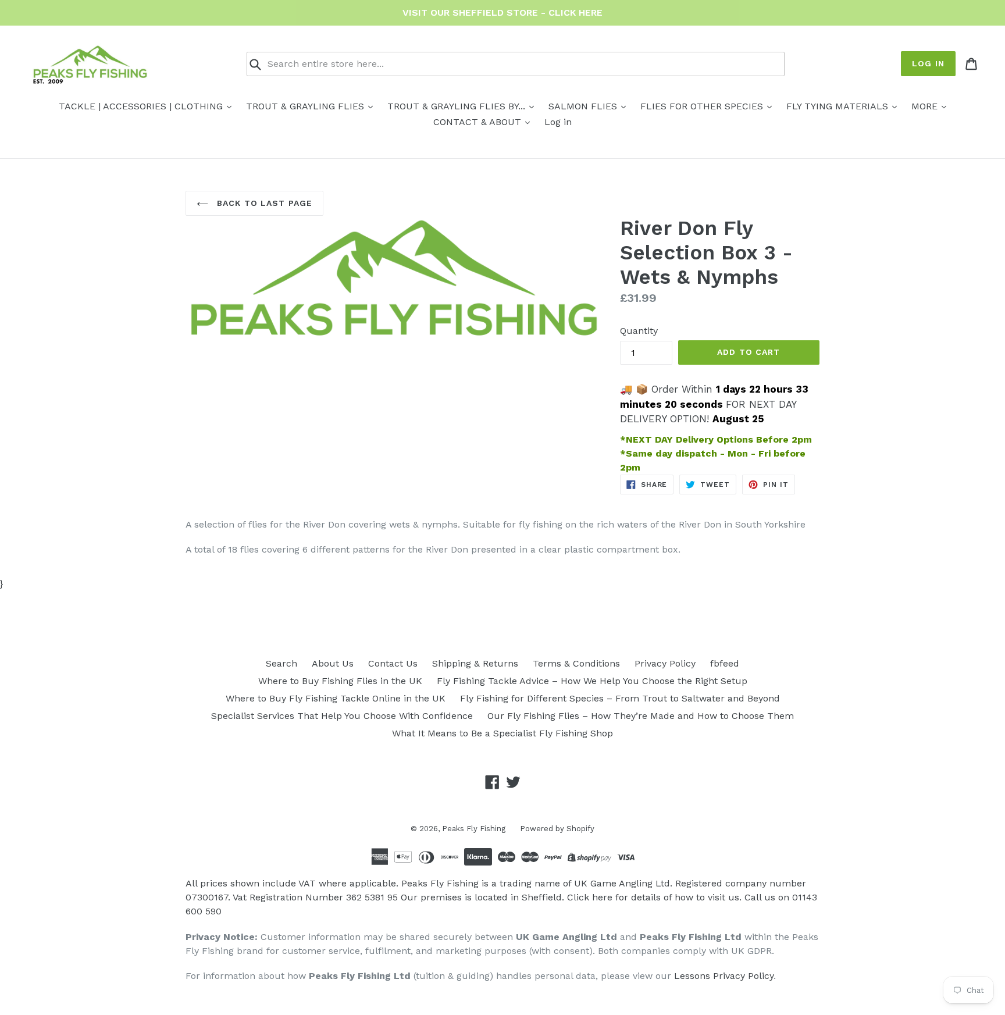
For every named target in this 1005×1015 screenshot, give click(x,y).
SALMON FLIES (584, 106)
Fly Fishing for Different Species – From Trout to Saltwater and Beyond (620, 698)
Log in (928, 63)
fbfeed (724, 663)
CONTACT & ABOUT (478, 121)
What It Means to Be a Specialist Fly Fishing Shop (502, 733)
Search (281, 663)
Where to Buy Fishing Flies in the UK (340, 680)
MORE (925, 106)
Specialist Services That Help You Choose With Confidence (342, 715)
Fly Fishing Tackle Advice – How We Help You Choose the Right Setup (592, 680)
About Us (333, 663)
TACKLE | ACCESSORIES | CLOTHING (142, 106)
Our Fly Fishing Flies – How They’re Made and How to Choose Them (640, 715)
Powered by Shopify (557, 828)
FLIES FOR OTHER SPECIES (703, 106)
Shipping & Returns (475, 663)
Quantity (639, 330)
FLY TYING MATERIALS (838, 106)
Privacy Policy (665, 663)
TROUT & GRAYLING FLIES (306, 106)
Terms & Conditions (576, 663)
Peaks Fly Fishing (473, 828)
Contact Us (393, 663)
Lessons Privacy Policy (724, 975)
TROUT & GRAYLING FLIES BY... (457, 106)
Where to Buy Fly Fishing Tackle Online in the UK (336, 698)
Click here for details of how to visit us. (654, 897)
